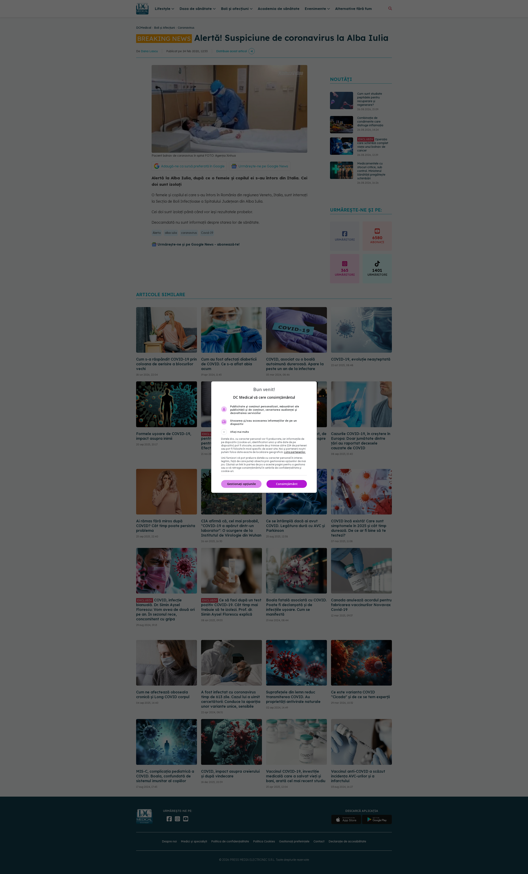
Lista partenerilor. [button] (295, 452)
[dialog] (264, 437)
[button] (264, 432)
